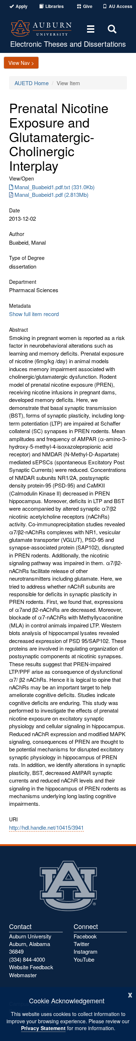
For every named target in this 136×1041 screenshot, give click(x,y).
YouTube (84, 959)
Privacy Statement (43, 1028)
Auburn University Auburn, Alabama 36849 (30, 943)
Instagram (86, 951)
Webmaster (23, 975)
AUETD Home (32, 83)
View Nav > (21, 62)
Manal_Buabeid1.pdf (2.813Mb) (51, 194)
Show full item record (34, 314)
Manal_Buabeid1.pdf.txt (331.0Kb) (55, 187)
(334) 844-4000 (27, 959)
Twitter (81, 943)
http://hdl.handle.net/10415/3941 (46, 827)
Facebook (85, 936)
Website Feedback (31, 967)
